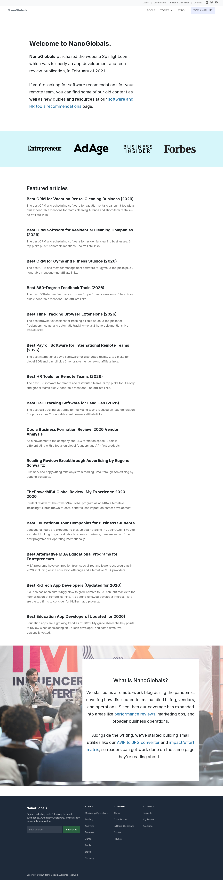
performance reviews (134, 714)
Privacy (118, 838)
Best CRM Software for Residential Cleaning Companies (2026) (80, 232)
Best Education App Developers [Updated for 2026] (76, 616)
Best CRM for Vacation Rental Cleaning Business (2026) (80, 198)
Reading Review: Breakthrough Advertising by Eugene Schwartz (78, 463)
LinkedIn (147, 813)
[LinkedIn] (207, 3)
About (146, 2)
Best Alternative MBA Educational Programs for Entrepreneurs (72, 556)
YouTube (148, 826)
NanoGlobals (17, 10)
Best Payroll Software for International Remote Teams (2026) (78, 347)
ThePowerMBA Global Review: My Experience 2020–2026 (77, 494)
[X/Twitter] (211, 3)
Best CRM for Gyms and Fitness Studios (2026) (72, 261)
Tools (151, 10)
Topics (165, 10)
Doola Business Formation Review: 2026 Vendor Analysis (73, 431)
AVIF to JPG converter (138, 742)
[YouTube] (216, 3)
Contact (198, 2)
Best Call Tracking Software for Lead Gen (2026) (73, 403)
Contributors (160, 2)
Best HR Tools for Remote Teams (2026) (65, 376)
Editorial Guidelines (179, 2)
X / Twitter (148, 819)
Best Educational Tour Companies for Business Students (81, 523)
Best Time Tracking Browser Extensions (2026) (72, 314)
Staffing (89, 819)
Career (88, 838)
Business (89, 832)
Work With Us (202, 10)
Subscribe (71, 829)
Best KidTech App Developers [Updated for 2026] (74, 585)
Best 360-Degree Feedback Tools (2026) (65, 287)
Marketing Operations (96, 813)
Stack (181, 10)
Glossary (89, 858)
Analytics (89, 826)
